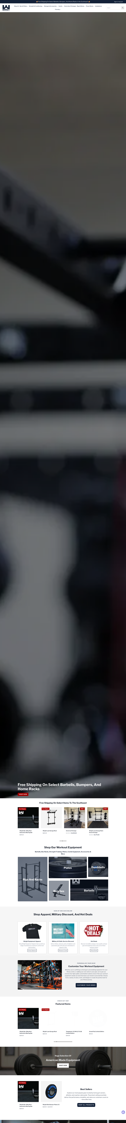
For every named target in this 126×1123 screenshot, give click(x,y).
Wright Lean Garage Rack (50, 830)
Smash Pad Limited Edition (96, 1031)
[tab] (54, 1041)
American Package (71, 830)
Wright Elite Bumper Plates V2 (51, 1104)
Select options (24, 837)
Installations (98, 6)
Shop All (16, 6)
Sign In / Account (118, 1)
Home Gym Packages (70, 6)
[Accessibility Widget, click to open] (123, 1112)
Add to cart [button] (69, 835)
